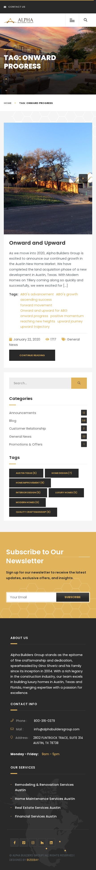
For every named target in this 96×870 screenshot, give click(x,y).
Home (7, 103)
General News (20, 436)
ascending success (36, 299)
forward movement (36, 305)
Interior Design (28, 492)
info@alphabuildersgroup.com (56, 729)
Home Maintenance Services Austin (45, 798)
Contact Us (16, 6)
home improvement (30, 482)
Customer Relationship (27, 428)
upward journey (70, 321)
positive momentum (67, 316)
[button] (12, 178)
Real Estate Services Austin (38, 807)
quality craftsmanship (33, 512)
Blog (12, 420)
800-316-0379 (44, 721)
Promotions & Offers (25, 444)
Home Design (62, 473)
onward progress (34, 316)
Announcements (22, 413)
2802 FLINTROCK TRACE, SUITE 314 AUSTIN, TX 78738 (58, 740)
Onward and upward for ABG (43, 310)
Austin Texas (26, 473)
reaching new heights (37, 321)
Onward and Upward (37, 242)
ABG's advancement (37, 294)
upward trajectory (35, 326)
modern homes (27, 502)
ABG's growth (67, 294)
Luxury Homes (66, 492)
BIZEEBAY (33, 860)
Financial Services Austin (36, 816)
